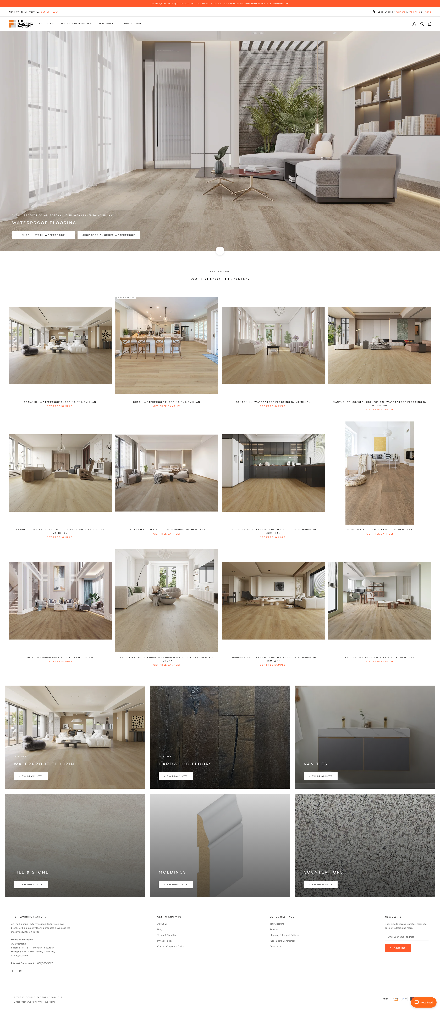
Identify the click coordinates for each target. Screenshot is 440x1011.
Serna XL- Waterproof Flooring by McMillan (60, 402)
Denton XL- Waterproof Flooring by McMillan (273, 402)
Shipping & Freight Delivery (284, 935)
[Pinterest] (20, 971)
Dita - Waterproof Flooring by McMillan (60, 657)
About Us (162, 923)
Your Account (277, 923)
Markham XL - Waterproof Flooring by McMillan (167, 529)
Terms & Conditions (167, 935)
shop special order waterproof (108, 235)
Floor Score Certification (282, 940)
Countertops (131, 23)
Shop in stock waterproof (43, 235)
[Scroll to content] (220, 251)
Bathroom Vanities (76, 23)
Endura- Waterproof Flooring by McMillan (380, 657)
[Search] (422, 23)
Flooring (46, 23)
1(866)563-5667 (44, 963)
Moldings (106, 23)
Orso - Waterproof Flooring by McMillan (166, 402)
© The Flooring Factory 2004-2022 (38, 997)
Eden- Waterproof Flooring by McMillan (380, 529)
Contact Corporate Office (170, 946)
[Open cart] (429, 24)
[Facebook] (12, 971)
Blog (159, 929)
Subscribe (398, 948)
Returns (274, 929)
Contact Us (276, 946)
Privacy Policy (164, 940)
